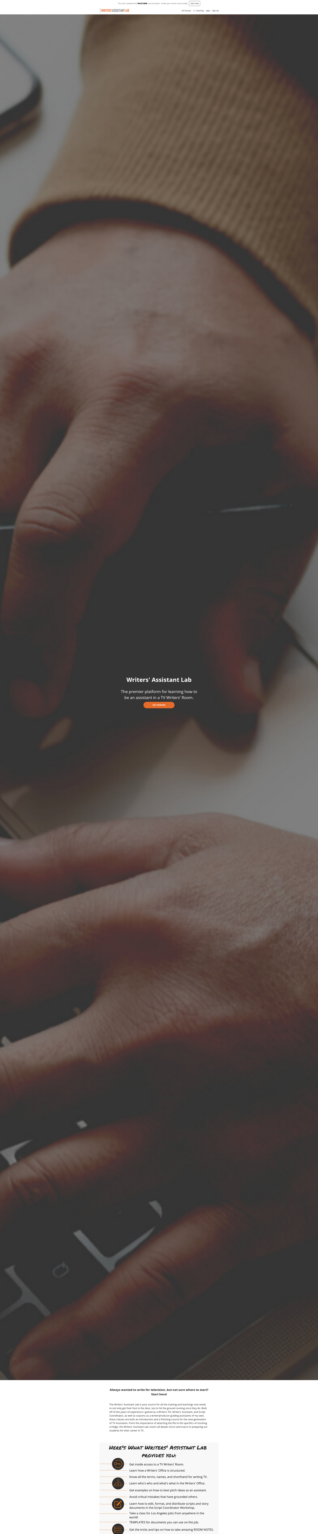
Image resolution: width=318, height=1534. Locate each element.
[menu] (199, 10)
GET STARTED (159, 705)
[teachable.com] (142, 3)
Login (208, 10)
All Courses (186, 10)
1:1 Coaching (198, 10)
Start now (195, 3)
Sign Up (215, 10)
